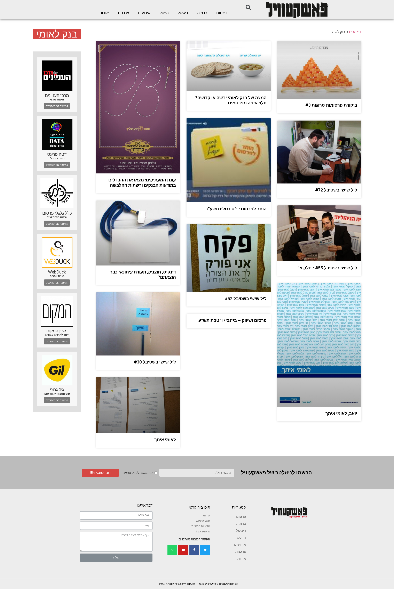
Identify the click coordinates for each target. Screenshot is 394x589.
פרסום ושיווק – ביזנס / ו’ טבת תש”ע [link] (232, 320)
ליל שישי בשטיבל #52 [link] (246, 298)
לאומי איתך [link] (165, 439)
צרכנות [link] (123, 13)
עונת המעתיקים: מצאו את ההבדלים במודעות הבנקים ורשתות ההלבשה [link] (142, 183)
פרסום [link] (221, 13)
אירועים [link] (144, 13)
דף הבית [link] (355, 32)
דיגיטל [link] (183, 13)
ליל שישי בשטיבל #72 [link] (336, 190)
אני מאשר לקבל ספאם (138, 473)
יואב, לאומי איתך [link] (341, 413)
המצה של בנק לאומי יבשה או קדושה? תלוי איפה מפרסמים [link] (231, 100)
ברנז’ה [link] (202, 13)
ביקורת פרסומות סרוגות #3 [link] (331, 105)
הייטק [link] (164, 13)
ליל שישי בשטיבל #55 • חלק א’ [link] (327, 267)
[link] (297, 9)
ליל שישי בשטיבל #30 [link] (155, 362)
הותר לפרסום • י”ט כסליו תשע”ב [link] (236, 208)
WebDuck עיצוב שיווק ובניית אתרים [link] (176, 583)
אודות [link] (104, 13)
